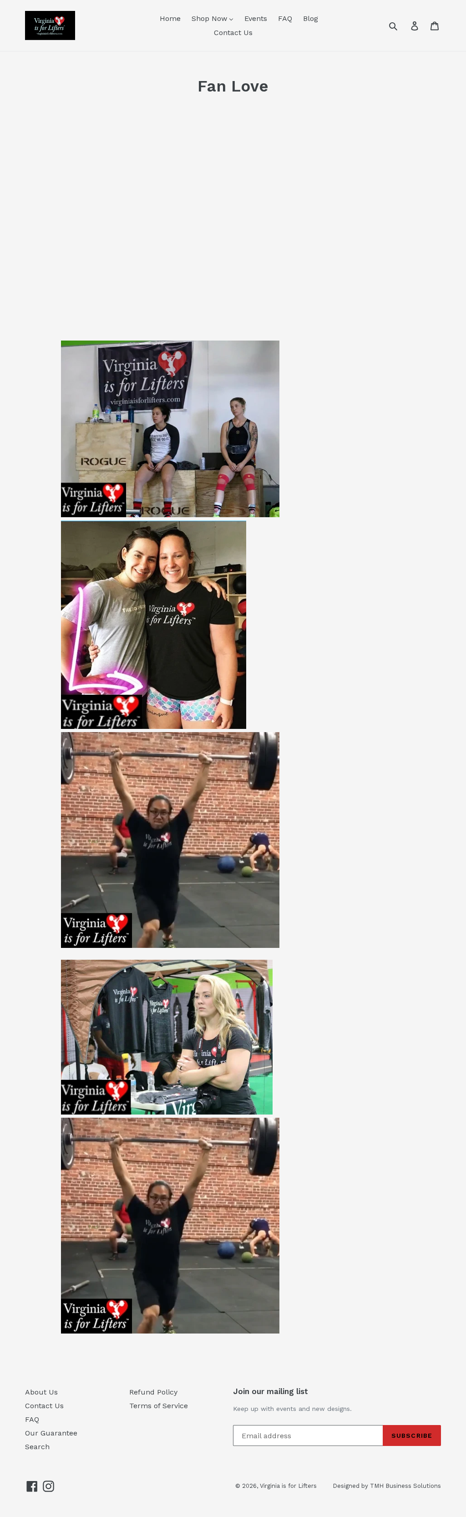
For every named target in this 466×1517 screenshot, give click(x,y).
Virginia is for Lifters (288, 1485)
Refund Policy (153, 1392)
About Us (41, 1392)
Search (37, 1446)
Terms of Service (158, 1405)
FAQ (32, 1419)
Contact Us (44, 1405)
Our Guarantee (51, 1433)
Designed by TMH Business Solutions (387, 1485)
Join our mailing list (270, 1391)
